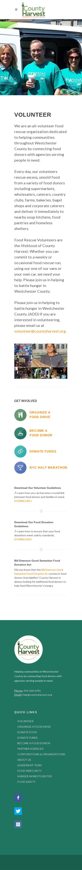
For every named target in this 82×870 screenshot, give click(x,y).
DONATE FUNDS (43, 451)
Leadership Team (29, 765)
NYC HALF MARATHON (48, 467)
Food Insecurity (29, 770)
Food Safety (26, 781)
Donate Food (27, 732)
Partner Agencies (30, 748)
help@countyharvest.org (37, 694)
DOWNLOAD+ (23, 500)
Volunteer (25, 721)
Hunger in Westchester (34, 776)
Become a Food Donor (33, 743)
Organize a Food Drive (34, 726)
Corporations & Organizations (41, 754)
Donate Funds (27, 737)
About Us (24, 759)
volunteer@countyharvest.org (40, 331)
